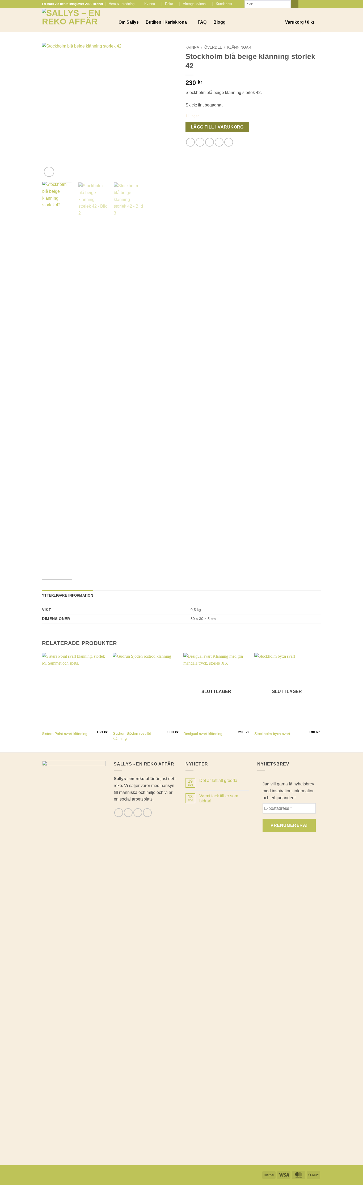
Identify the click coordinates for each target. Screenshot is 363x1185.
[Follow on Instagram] (308, 4)
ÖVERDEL (213, 47)
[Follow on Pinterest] (318, 4)
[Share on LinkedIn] (228, 142)
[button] (303, 22)
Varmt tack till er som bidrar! (218, 798)
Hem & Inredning (121, 4)
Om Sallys (129, 22)
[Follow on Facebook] (303, 4)
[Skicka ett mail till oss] (313, 4)
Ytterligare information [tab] (67, 595)
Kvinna (149, 4)
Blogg (219, 22)
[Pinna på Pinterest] (219, 142)
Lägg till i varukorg (217, 127)
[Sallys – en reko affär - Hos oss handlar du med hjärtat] (76, 20)
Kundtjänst (224, 4)
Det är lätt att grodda (218, 780)
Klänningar (239, 47)
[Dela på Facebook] (190, 142)
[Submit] (294, 4)
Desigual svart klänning (202, 733)
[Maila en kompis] (209, 142)
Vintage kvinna (194, 4)
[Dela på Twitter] (200, 142)
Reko (169, 4)
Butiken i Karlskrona (166, 22)
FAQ (202, 22)
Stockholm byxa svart (272, 733)
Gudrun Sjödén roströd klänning (132, 736)
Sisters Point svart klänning (64, 733)
